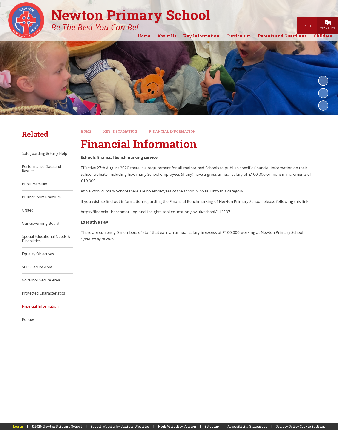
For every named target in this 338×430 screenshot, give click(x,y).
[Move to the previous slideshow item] (323, 93)
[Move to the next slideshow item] (323, 105)
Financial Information (172, 131)
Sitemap (212, 426)
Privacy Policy (287, 426)
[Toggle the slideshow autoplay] (323, 81)
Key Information (120, 131)
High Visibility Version (177, 426)
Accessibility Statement (247, 426)
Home (86, 131)
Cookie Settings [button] (312, 426)
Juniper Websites (135, 426)
